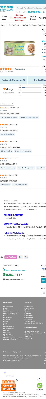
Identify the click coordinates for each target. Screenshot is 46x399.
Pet (20, 257)
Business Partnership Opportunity (29, 394)
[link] (9, 375)
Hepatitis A (27, 314)
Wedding (23, 396)
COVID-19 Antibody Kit (10, 314)
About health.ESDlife (9, 394)
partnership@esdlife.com (13, 360)
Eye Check (6, 332)
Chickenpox (28, 319)
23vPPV (26, 310)
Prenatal (5, 321)
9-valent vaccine (29, 308)
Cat (26, 257)
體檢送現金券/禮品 (34, 12)
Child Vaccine (28, 306)
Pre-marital (6, 319)
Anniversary (33, 396)
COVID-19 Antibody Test (10, 312)
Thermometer (28, 335)
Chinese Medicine (8, 336)
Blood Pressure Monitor (31, 331)
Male (4, 315)
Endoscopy (6, 325)
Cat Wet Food (10, 257)
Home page (4, 17)
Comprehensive (8, 306)
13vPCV (26, 312)
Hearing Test (7, 334)
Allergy (5, 323)
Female (5, 308)
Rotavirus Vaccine (29, 321)
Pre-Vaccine (7, 310)
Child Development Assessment (13, 338)
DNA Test (6, 330)
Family (42, 396)
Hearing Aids (28, 338)
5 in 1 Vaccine (28, 315)
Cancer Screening (8, 326)
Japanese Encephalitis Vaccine (33, 323)
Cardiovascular (8, 317)
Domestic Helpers (8, 328)
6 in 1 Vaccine (28, 317)
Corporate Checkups (9, 340)
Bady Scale (27, 337)
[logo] (6, 12)
